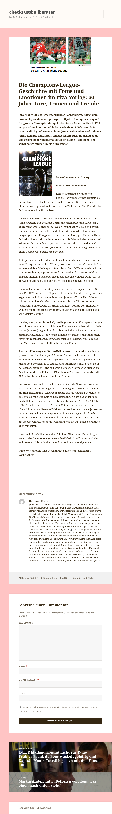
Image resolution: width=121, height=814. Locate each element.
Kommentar (27, 623)
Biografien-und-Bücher (83, 577)
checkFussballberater (32, 12)
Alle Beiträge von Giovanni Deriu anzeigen (76, 560)
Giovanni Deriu (50, 577)
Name (23, 666)
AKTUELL (66, 577)
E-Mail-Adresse (29, 679)
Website (23, 693)
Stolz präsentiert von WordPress (35, 807)
